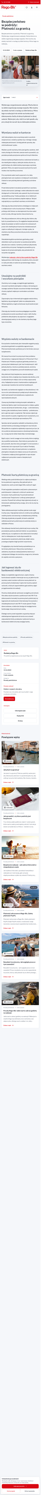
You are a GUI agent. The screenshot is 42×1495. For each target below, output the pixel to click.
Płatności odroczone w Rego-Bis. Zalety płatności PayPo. (18, 915)
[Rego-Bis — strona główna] (9, 7)
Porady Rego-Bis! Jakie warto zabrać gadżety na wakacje (20, 1012)
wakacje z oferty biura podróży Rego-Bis (23, 257)
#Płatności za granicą (9, 642)
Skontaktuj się (9, 699)
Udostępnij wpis (20, 711)
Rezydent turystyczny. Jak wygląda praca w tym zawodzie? (19, 963)
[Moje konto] (32, 7)
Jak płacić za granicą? (11, 770)
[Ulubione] (27, 7)
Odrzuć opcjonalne (30, 1491)
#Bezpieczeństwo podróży (10, 637)
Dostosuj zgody (11, 1491)
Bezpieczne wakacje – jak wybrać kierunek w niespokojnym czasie (19, 866)
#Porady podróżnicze (26, 637)
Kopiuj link (20, 716)
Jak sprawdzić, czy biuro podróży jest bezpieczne (17, 817)
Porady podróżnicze (7, 16)
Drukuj (20, 721)
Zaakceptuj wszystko (19, 1486)
